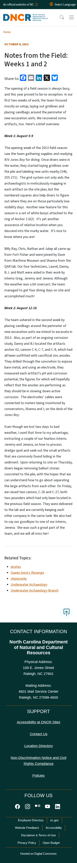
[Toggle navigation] (71, 17)
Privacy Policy (27, 842)
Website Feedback (27, 827)
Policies (38, 776)
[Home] (25, 13)
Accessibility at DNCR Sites (38, 722)
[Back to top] (66, 612)
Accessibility (54, 827)
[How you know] (36, 5)
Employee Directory (31, 820)
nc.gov (54, 820)
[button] (59, 17)
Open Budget (51, 842)
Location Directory (38, 746)
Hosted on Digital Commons (38, 853)
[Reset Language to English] (51, 5)
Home (7, 32)
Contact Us (38, 734)
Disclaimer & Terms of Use (38, 835)
